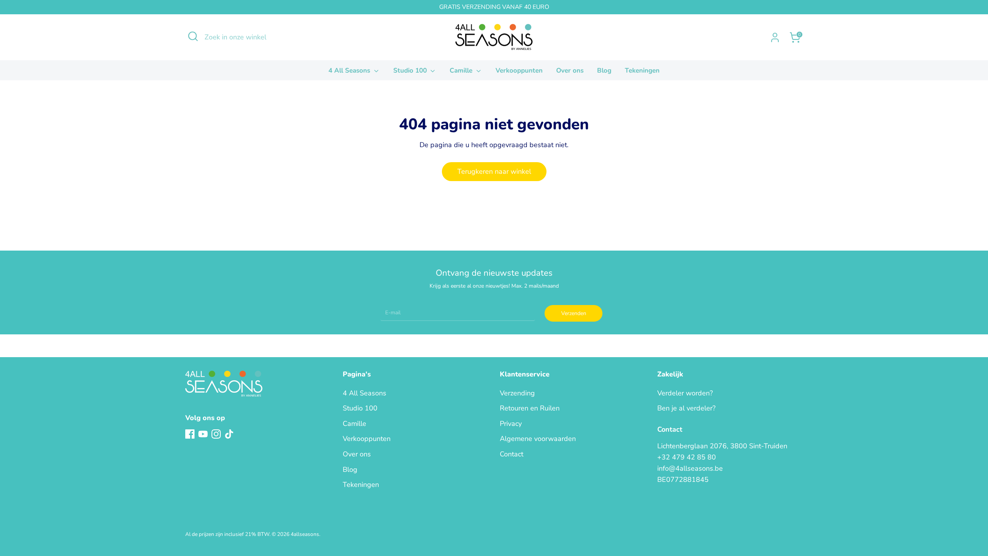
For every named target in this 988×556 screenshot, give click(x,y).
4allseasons (305, 534)
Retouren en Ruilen (530, 408)
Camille (462, 70)
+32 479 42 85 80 (686, 457)
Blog (604, 70)
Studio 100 (411, 70)
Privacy (511, 423)
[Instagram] (216, 434)
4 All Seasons (350, 70)
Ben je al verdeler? (686, 408)
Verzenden (573, 313)
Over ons (570, 70)
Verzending (517, 393)
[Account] (775, 37)
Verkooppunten (519, 70)
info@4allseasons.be (690, 468)
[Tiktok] (229, 434)
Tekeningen (642, 70)
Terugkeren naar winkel (494, 171)
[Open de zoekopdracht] (193, 36)
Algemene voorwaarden (538, 438)
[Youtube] (203, 434)
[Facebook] (190, 434)
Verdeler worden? (685, 393)
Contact (511, 454)
